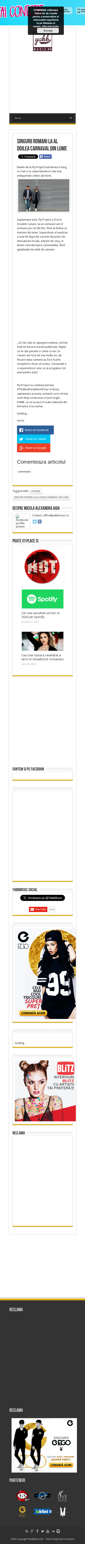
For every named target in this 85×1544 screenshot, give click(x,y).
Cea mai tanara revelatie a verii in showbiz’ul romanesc (42, 657)
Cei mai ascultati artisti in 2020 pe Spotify (40, 615)
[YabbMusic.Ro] (42, 48)
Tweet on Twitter (35, 439)
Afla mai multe (50, 26)
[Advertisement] (42, 80)
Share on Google (35, 447)
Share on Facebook (37, 430)
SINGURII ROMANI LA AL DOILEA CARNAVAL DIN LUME (41, 497)
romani (35, 491)
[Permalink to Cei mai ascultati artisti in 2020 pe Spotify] (42, 599)
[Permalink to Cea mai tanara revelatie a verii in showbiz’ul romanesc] (42, 641)
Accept (48, 30)
